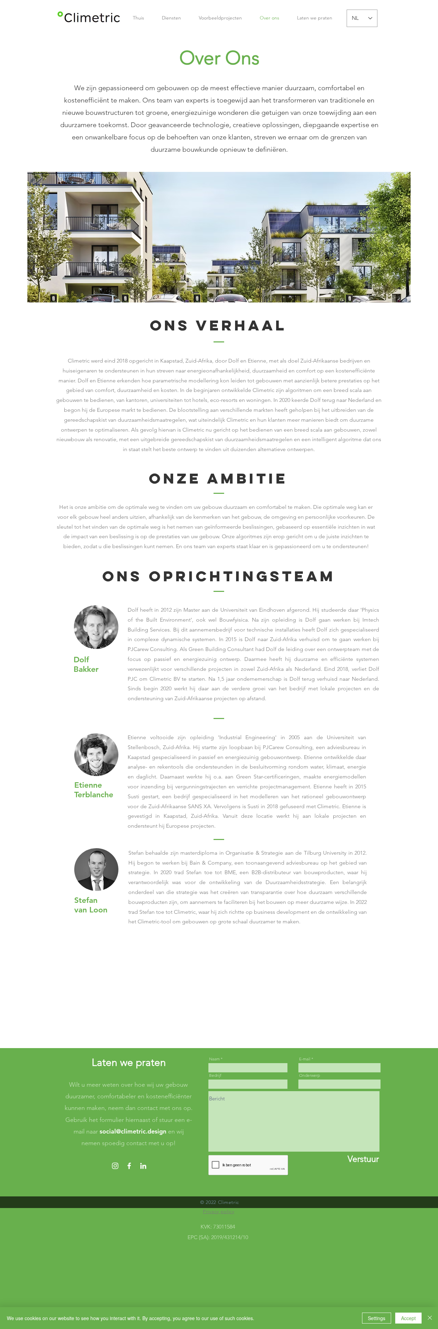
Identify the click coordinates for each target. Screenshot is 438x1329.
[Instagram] (115, 1166)
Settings (376, 1318)
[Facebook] (129, 1166)
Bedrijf (215, 1075)
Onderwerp (309, 1075)
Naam (214, 1059)
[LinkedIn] (143, 1166)
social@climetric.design (133, 1131)
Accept (408, 1318)
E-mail (304, 1059)
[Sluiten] (430, 1318)
